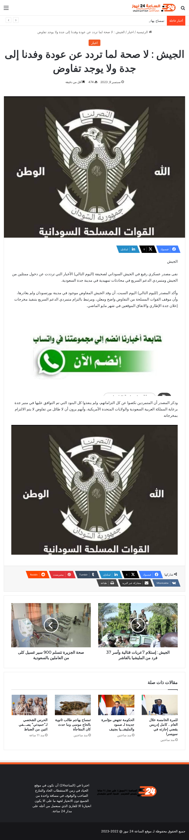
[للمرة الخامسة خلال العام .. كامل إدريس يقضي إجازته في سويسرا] (160, 705)
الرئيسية (143, 32)
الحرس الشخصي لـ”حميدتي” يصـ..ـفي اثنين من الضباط (33, 724)
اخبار (130, 32)
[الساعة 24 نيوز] (153, 7)
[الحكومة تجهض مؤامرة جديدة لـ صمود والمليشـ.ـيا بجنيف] (116, 705)
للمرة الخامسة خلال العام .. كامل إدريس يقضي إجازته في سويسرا (163, 727)
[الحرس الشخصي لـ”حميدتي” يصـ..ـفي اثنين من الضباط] (29, 705)
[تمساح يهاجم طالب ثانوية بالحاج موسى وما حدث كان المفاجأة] (73, 705)
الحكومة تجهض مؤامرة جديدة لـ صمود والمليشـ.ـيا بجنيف (117, 724)
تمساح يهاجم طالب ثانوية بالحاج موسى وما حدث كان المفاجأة (122, 21)
